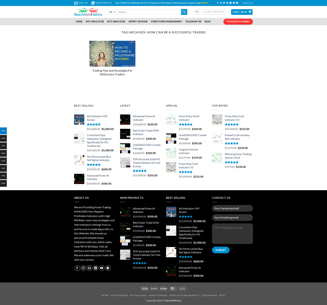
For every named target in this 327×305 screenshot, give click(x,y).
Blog (208, 21)
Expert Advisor (138, 21)
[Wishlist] (197, 12)
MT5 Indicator (116, 21)
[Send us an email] (227, 3)
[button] (214, 12)
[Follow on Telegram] (237, 3)
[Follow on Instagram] (221, 3)
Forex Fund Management (166, 21)
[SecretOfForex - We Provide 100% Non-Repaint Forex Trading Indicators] (88, 12)
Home (79, 21)
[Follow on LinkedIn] (230, 3)
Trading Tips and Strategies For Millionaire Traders (112, 72)
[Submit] (184, 12)
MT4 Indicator (95, 21)
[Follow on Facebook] (217, 3)
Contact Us (247, 3)
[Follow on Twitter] (224, 3)
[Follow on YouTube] (234, 3)
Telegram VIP (193, 21)
